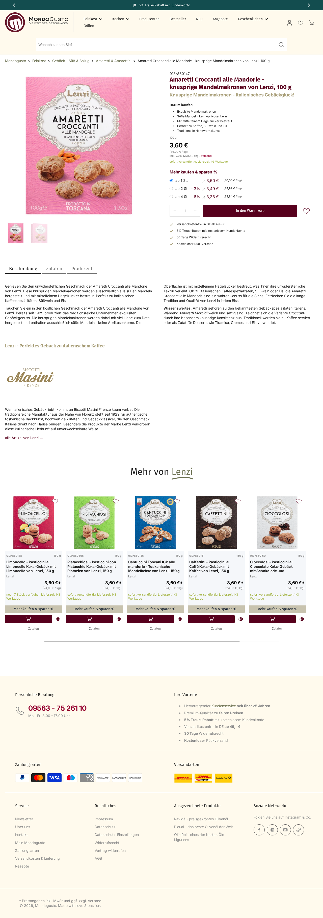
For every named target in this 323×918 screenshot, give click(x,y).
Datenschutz (105, 827)
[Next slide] (309, 5)
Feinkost (39, 61)
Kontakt (21, 834)
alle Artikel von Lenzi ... (24, 438)
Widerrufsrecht (107, 842)
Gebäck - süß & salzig (71, 61)
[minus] (175, 211)
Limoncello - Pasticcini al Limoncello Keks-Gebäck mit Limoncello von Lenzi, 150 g (31, 566)
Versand (206, 156)
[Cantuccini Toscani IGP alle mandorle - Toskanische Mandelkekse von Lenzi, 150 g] (155, 522)
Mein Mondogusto (30, 842)
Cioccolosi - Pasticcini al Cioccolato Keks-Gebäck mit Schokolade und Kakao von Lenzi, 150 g (271, 566)
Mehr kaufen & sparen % (33, 609)
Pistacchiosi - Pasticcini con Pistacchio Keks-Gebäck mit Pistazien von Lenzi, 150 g (91, 566)
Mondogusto (15, 61)
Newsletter (24, 819)
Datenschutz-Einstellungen (117, 834)
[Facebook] (259, 829)
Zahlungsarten (27, 850)
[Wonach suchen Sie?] (281, 44)
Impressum (104, 819)
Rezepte (22, 866)
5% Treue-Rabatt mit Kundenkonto (164, 5)
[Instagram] (272, 829)
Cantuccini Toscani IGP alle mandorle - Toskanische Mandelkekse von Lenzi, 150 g (154, 566)
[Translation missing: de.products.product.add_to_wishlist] (300, 22)
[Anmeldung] (289, 22)
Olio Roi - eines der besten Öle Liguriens (199, 837)
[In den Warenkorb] (28, 619)
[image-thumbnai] (15, 233)
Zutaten (33, 628)
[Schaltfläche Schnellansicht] (58, 619)
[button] (250, 211)
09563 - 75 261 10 (57, 708)
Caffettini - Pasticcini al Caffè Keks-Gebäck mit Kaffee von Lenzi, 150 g (209, 566)
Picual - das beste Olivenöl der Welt (203, 827)
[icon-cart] (311, 22)
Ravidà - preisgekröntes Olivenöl (201, 819)
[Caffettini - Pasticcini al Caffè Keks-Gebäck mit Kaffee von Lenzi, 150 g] (216, 522)
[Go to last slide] (13, 5)
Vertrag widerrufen (110, 850)
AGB (98, 858)
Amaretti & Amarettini (113, 61)
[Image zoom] (79, 145)
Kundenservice (223, 706)
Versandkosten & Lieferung (37, 858)
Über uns (22, 827)
